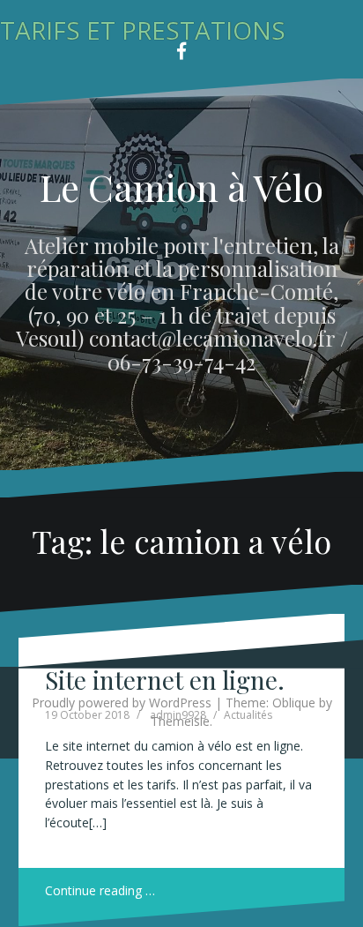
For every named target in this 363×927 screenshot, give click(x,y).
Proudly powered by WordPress (121, 702)
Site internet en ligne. (165, 679)
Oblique (293, 702)
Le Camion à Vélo (181, 187)
